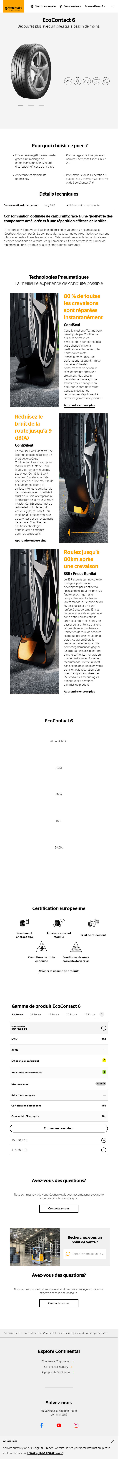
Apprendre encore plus (79, 405)
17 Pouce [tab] (89, 1014)
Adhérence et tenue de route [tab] (83, 205)
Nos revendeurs (72, 6)
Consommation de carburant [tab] (21, 205)
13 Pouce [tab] (17, 1014)
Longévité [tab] (49, 205)
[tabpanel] (59, 229)
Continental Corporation (56, 1361)
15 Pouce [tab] (53, 1014)
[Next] (101, 1014)
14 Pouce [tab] (35, 1014)
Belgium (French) (94, 6)
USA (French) (54, 1453)
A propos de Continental (56, 1372)
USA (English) (36, 1453)
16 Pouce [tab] (71, 1014)
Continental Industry (56, 1367)
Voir (103, 1105)
